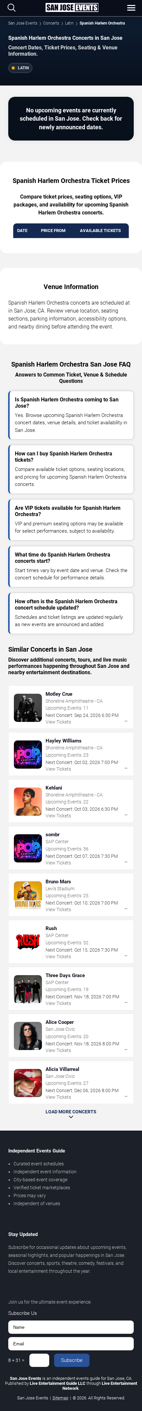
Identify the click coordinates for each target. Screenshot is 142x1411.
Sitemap (60, 1397)
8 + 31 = (16, 1360)
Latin (69, 23)
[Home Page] (72, 8)
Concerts (51, 23)
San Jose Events (22, 23)
